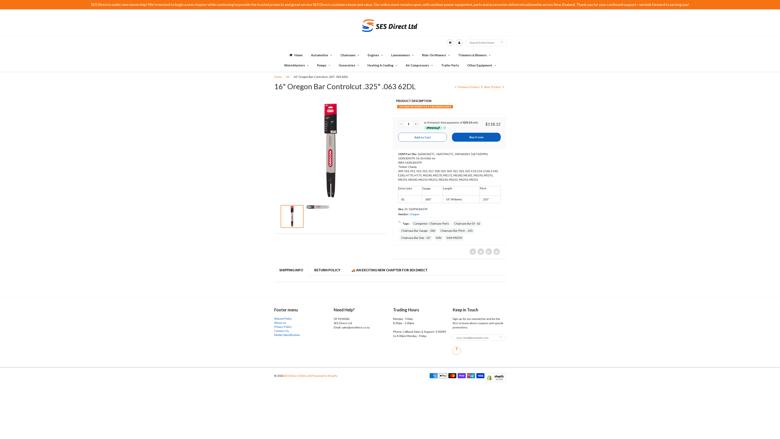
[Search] (501, 42)
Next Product (493, 87)
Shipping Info (291, 270)
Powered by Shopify (324, 375)
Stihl (438, 237)
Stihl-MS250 (454, 237)
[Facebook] (457, 351)
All (287, 76)
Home (278, 76)
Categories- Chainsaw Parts (431, 223)
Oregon (414, 214)
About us (280, 322)
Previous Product (468, 87)
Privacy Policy (282, 326)
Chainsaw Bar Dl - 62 (467, 223)
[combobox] (486, 42)
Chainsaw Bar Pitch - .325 (456, 230)
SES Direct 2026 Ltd (297, 375)
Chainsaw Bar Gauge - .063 (418, 230)
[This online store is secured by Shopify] (495, 377)
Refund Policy (283, 318)
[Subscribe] (500, 337)
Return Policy (327, 270)
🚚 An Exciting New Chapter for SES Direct (389, 270)
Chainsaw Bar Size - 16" (416, 237)
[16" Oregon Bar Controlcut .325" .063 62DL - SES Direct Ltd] (330, 151)
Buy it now (476, 137)
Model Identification (287, 335)
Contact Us (281, 331)
